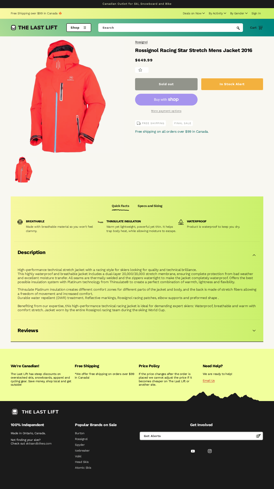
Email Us (209, 380)
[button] (193, 13)
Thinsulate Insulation (123, 221)
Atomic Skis (83, 467)
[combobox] (170, 27)
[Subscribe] (258, 435)
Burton (79, 433)
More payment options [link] (166, 110)
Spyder (80, 444)
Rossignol (141, 42)
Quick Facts (120, 206)
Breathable (35, 221)
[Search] (238, 28)
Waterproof (197, 221)
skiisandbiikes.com (38, 443)
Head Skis (81, 462)
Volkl (78, 456)
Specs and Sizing (150, 206)
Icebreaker (82, 450)
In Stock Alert (232, 84)
